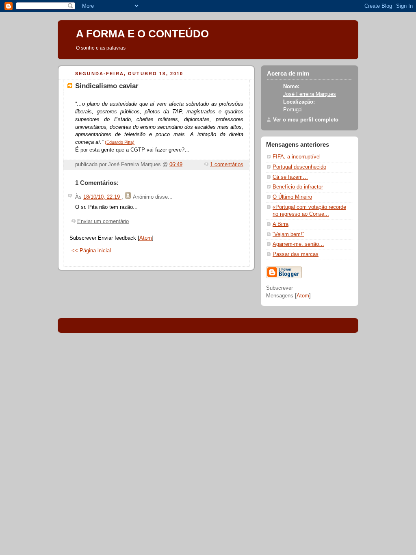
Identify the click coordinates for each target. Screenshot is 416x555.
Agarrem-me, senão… (298, 244)
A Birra (280, 224)
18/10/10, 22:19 (102, 197)
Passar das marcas (295, 254)
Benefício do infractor (298, 187)
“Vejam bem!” (288, 234)
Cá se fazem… (290, 177)
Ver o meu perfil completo (305, 120)
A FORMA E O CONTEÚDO (142, 34)
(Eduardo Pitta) (119, 142)
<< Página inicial (91, 251)
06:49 (175, 164)
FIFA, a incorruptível (297, 157)
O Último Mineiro (292, 197)
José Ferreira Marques (309, 94)
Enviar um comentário (103, 221)
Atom (145, 238)
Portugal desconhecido (299, 167)
